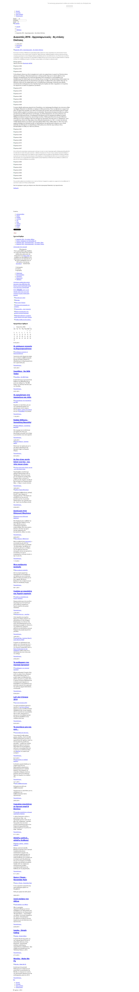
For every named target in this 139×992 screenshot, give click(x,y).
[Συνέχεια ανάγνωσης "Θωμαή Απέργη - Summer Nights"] (22, 443)
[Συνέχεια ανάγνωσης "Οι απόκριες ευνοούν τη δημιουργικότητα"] (22, 353)
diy (29, 284)
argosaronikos (20, 214)
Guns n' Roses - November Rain (20, 878)
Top (14, 980)
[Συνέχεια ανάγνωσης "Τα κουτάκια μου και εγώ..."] (21, 732)
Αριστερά (25, 63)
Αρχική (18, 11)
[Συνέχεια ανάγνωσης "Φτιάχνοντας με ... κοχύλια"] (21, 614)
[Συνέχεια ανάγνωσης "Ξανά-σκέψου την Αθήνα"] (20, 904)
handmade (24, 286)
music (20, 289)
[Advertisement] (25, 200)
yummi (15, 295)
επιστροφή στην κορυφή (20, 247)
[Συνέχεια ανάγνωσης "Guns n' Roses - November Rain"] (22, 883)
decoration (27, 282)
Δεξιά (30, 63)
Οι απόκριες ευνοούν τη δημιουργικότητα (22, 347)
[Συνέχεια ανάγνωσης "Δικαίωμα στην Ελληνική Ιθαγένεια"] (22, 518)
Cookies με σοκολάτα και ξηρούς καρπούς (22, 592)
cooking (21, 282)
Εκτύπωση (19, 45)
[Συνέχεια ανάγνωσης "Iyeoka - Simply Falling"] (19, 936)
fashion (15, 286)
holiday (18, 217)
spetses (18, 223)
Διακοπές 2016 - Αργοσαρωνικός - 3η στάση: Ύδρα (29, 242)
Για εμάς (18, 13)
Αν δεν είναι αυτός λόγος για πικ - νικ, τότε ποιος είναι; (21, 461)
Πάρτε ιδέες (26, 255)
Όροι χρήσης (19, 14)
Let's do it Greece (24, 707)
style (27, 292)
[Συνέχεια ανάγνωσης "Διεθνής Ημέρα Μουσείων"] (21, 490)
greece (18, 225)
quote (27, 290)
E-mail (18, 47)
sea (17, 220)
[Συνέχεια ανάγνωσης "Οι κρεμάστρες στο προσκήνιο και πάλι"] (22, 402)
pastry (24, 290)
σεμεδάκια (22, 411)
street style (23, 292)
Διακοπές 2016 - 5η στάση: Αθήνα (25, 239)
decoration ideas (17, 284)
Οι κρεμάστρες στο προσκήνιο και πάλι (22, 396)
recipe (15, 292)
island (18, 216)
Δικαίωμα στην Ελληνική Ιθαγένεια (22, 511)
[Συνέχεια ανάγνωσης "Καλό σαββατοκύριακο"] (20, 783)
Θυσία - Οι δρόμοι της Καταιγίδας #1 (26, 241)
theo (17, 222)
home (29, 286)
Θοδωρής (16, 188)
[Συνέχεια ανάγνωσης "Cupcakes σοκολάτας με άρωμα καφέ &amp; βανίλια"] (22, 814)
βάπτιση (18, 751)
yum (28, 293)
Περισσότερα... (17, 365)
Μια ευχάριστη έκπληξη (20, 565)
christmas (16, 282)
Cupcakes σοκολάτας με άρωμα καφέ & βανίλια (22, 806)
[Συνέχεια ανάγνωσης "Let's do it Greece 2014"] (20, 703)
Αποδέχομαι (69, 6)
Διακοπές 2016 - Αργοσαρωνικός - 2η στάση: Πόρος (30, 244)
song (19, 292)
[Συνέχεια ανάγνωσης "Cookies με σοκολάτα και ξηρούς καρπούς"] (22, 598)
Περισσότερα (69, 7)
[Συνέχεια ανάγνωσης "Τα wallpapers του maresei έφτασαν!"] (22, 669)
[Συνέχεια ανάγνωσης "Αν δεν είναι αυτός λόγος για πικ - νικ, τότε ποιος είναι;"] (22, 469)
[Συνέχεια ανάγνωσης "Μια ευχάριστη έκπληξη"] (20, 570)
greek (19, 286)
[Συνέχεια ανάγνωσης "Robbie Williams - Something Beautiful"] (22, 427)
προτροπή (28, 541)
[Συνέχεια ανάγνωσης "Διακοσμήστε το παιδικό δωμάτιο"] (22, 761)
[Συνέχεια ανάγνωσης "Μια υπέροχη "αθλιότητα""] (21, 539)
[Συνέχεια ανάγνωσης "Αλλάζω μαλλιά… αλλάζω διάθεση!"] (22, 845)
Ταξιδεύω (18, 30)
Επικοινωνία (19, 16)
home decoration (17, 287)
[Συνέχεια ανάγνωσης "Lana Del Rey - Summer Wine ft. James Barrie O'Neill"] (22, 640)
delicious (25, 284)
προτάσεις (19, 263)
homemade (25, 287)
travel (17, 227)
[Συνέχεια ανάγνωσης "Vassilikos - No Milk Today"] (20, 377)
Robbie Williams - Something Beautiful (22, 421)
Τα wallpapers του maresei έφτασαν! (21, 663)
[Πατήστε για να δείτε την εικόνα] (28, 50)
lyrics (15, 290)
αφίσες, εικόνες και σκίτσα (24, 409)
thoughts (20, 293)
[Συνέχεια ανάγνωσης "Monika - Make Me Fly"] (19, 964)
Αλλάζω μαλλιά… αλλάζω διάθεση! (21, 839)
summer (18, 219)
